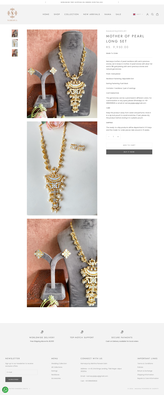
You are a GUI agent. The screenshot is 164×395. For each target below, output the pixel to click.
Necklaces (55, 375)
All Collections (56, 367)
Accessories (56, 378)
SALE (118, 14)
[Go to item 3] (15, 53)
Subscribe (14, 379)
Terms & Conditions (145, 363)
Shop (57, 14)
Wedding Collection (59, 363)
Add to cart (129, 145)
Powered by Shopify (150, 389)
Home (46, 14)
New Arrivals (91, 14)
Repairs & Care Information (148, 378)
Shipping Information (145, 375)
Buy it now (129, 152)
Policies (140, 367)
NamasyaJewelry (116, 31)
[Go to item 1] (15, 33)
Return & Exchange (144, 371)
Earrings (54, 371)
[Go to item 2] (15, 43)
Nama (108, 14)
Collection (71, 14)
